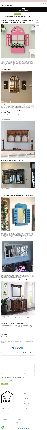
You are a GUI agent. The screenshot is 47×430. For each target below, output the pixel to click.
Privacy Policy (3, 417)
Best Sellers (26, 395)
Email (13, 373)
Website (25, 373)
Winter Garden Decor (39, 30)
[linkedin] (24, 0)
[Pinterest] (23, 0)
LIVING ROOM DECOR (25, 10)
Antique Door (26, 393)
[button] (2, 427)
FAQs (17, 417)
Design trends (38, 23)
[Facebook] (21, 0)
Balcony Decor (38, 17)
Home (20, 10)
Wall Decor (25, 408)
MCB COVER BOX (27, 403)
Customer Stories (18, 419)
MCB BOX (37, 28)
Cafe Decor (37, 20)
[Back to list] (17, 352)
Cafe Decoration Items (27, 396)
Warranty (2, 422)
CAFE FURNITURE (27, 398)
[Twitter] (22, 0)
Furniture (37, 25)
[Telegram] (26, 0)
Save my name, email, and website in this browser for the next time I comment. (13, 377)
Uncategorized (26, 406)
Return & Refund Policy (4, 419)
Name (2, 373)
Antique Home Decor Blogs (20, 422)
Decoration (37, 22)
